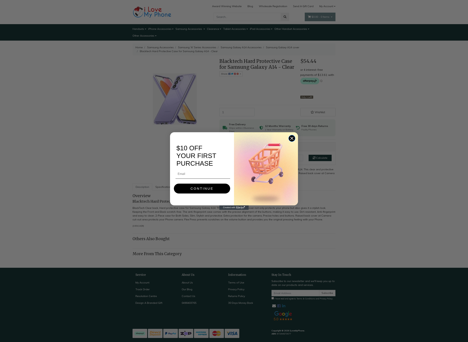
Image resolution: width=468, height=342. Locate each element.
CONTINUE (202, 188)
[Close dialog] (292, 138)
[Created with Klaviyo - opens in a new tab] (234, 207)
